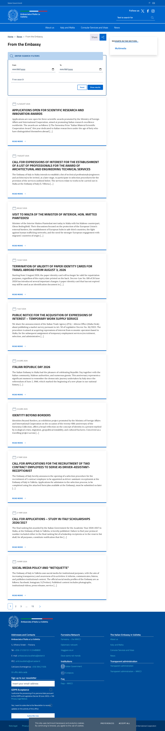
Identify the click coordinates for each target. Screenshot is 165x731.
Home (10, 36)
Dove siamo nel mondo (70, 655)
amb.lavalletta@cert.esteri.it (28, 661)
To (60, 65)
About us (114, 639)
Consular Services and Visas (122, 650)
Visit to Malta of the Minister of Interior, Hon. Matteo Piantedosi (54, 216)
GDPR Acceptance (20, 689)
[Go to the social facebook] (147, 10)
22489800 (35, 650)
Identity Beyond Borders (31, 415)
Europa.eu (69, 672)
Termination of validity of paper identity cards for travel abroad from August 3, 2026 (52, 268)
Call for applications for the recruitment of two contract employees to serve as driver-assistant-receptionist (51, 467)
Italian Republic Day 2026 (31, 367)
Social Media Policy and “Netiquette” (40, 567)
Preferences (107, 723)
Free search (18, 79)
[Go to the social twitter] (142, 10)
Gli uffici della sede (19, 672)
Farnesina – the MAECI (71, 639)
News (19, 36)
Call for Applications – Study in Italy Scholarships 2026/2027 (51, 521)
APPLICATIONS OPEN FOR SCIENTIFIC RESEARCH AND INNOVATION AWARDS (48, 112)
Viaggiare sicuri (67, 650)
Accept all (124, 723)
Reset (82, 87)
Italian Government (15, 3)
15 (32, 606)
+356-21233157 (22, 650)
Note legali (13, 725)
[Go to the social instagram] (152, 10)
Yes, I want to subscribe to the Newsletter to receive (31, 705)
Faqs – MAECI (67, 683)
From (14, 65)
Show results (95, 87)
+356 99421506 (39, 666)
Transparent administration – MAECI (126, 671)
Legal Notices (22, 698)
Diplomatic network (69, 644)
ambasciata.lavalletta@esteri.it (31, 655)
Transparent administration (121, 665)
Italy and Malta (116, 644)
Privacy (14, 698)
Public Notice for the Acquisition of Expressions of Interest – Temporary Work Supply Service (52, 317)
